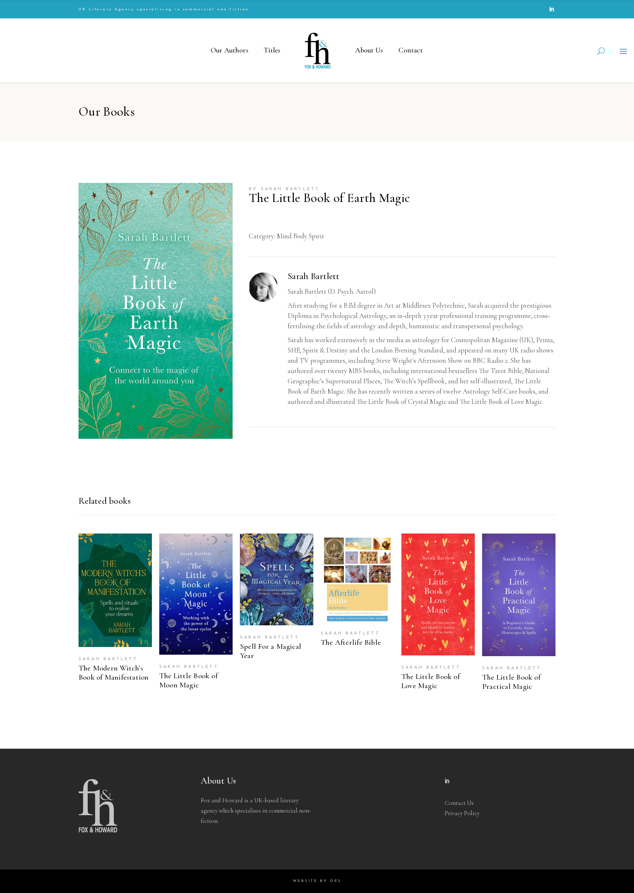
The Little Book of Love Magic (430, 681)
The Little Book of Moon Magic (188, 680)
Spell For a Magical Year (270, 651)
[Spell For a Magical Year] (276, 579)
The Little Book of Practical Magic (511, 682)
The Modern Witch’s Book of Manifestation (114, 673)
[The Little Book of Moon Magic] (196, 594)
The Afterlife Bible (351, 642)
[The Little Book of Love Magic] (438, 594)
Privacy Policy (462, 813)
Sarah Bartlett (290, 189)
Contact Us (459, 803)
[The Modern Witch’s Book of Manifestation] (115, 590)
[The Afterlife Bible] (357, 577)
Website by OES (317, 881)
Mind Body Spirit (300, 236)
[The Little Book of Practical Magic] (518, 595)
